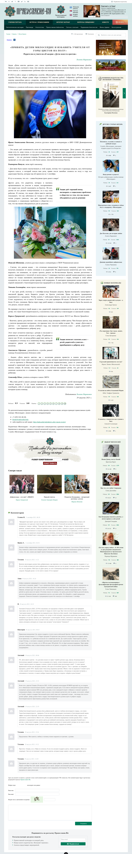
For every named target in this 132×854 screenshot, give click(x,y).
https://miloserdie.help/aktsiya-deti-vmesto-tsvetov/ (49, 422)
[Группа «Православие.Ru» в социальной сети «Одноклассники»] (9, 1)
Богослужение (116, 27)
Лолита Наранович (84, 59)
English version (75, 15)
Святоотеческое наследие (15, 27)
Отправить (83, 823)
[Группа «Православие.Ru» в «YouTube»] (18, 1)
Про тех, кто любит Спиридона (111, 488)
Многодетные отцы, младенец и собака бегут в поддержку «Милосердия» (111, 206)
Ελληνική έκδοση (76, 7)
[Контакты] (28, 1)
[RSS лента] (25, 1)
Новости (105, 22)
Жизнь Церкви (104, 27)
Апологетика (39, 27)
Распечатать (91, 34)
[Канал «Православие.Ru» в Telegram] (21, 1)
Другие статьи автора (113, 124)
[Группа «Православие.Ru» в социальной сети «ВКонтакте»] (5, 1)
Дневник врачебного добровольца (111, 262)
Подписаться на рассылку (120, 1)
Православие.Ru (25, 780)
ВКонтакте (17, 785)
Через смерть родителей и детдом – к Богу (111, 301)
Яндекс (21, 785)
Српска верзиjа (75, 11)
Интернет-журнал (63, 22)
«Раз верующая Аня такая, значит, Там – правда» (111, 332)
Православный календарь (60, 16)
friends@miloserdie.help (20, 419)
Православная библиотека (55, 27)
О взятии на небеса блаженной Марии (110, 390)
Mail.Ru (25, 785)
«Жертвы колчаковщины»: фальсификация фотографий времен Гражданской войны (111, 584)
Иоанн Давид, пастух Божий (111, 459)
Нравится (9, 40)
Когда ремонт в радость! (111, 174)
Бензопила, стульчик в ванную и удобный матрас (111, 142)
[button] (90, 17)
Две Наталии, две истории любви (111, 233)
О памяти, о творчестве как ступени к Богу (111, 420)
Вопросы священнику (85, 22)
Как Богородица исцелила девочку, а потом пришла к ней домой (111, 518)
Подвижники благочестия (89, 27)
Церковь (14, 34)
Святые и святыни (72, 27)
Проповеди (29, 27)
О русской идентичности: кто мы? (111, 362)
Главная (8, 34)
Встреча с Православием (39, 22)
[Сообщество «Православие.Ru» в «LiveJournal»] (15, 1)
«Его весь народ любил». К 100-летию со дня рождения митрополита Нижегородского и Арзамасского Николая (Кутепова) (110, 550)
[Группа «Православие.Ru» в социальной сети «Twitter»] (12, 1)
